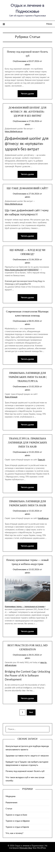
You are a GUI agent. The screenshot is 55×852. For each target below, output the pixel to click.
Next (31, 712)
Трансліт (41, 460)
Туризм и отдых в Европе (17, 827)
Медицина (10, 796)
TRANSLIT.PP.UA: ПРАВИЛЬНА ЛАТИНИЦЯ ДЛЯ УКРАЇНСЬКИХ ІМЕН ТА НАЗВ (27, 442)
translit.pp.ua (43, 518)
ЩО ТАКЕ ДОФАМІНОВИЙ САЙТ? (27, 188)
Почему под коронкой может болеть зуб (25, 771)
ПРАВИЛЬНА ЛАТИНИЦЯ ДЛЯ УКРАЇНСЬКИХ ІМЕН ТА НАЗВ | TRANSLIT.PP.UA (27, 376)
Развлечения (11, 803)
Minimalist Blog (25, 848)
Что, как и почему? (14, 833)
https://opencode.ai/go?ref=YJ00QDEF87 (22, 270)
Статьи (9, 809)
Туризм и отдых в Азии (16, 815)
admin (27, 65)
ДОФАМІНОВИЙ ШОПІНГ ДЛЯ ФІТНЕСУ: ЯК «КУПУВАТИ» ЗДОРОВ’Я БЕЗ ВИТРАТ (27, 111)
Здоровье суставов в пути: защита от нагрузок (27, 756)
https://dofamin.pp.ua (13, 132)
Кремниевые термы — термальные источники (24, 607)
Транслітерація (11, 397)
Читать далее (27, 94)
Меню (49, 24)
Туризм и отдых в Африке (18, 821)
